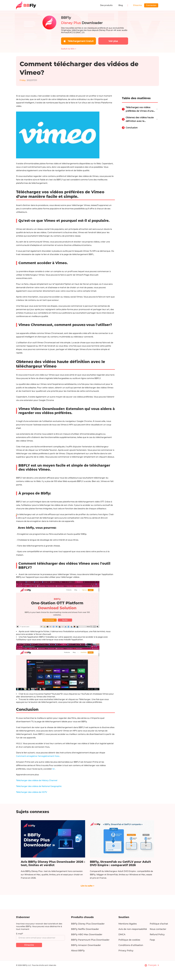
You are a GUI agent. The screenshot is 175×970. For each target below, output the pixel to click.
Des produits (106, 5)
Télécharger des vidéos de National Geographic (39, 786)
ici (53, 769)
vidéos (76, 577)
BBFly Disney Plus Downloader (88, 923)
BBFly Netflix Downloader (85, 929)
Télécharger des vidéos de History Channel (36, 780)
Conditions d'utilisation (130, 945)
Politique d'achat (159, 923)
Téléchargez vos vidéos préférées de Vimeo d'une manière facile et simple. (139, 109)
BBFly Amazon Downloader (86, 945)
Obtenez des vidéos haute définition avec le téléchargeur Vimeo (140, 119)
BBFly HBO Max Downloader (86, 934)
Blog (120, 5)
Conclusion (132, 127)
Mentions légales (127, 923)
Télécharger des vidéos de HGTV (31, 792)
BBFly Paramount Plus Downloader (90, 940)
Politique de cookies (129, 940)
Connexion (151, 5)
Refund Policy (157, 934)
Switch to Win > (68, 49)
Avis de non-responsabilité (132, 929)
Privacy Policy (125, 950)
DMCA (121, 934)
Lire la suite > (87, 886)
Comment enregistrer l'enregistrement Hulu (38, 756)
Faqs (152, 940)
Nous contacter (158, 929)
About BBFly (78, 950)
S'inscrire (137, 5)
